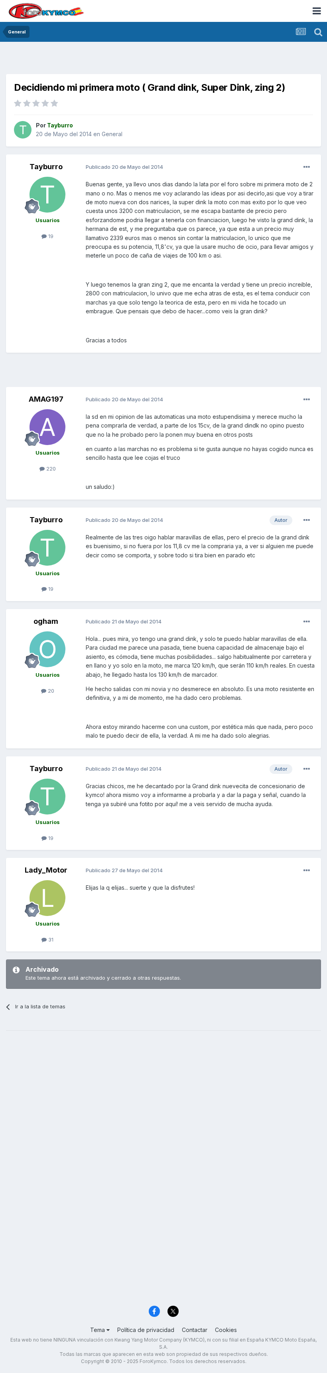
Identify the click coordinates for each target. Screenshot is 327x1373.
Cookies (226, 1329)
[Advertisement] (163, 60)
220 (50, 468)
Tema (98, 1329)
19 (50, 236)
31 (50, 939)
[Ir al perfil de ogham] (47, 649)
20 (50, 690)
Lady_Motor (46, 870)
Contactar (194, 1329)
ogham (45, 621)
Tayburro (46, 166)
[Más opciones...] (307, 167)
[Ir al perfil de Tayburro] (23, 130)
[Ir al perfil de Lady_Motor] (47, 898)
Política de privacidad (145, 1329)
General (112, 134)
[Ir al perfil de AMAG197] (47, 427)
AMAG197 (46, 399)
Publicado (124, 167)
